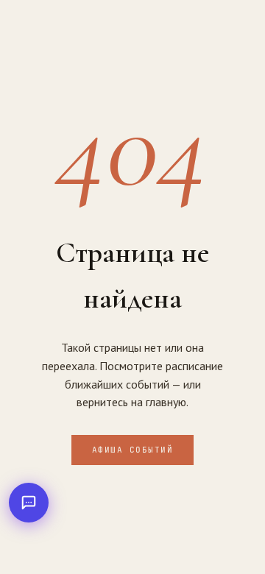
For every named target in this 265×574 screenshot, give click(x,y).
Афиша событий (133, 449)
